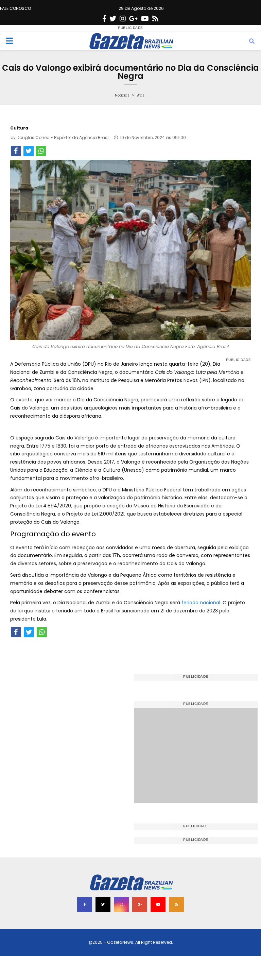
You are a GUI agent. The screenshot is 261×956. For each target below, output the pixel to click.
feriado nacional (200, 602)
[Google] (133, 19)
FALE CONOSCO (15, 8)
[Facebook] (104, 19)
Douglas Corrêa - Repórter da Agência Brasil (63, 137)
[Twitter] (112, 19)
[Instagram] (123, 19)
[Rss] (155, 19)
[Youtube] (145, 19)
